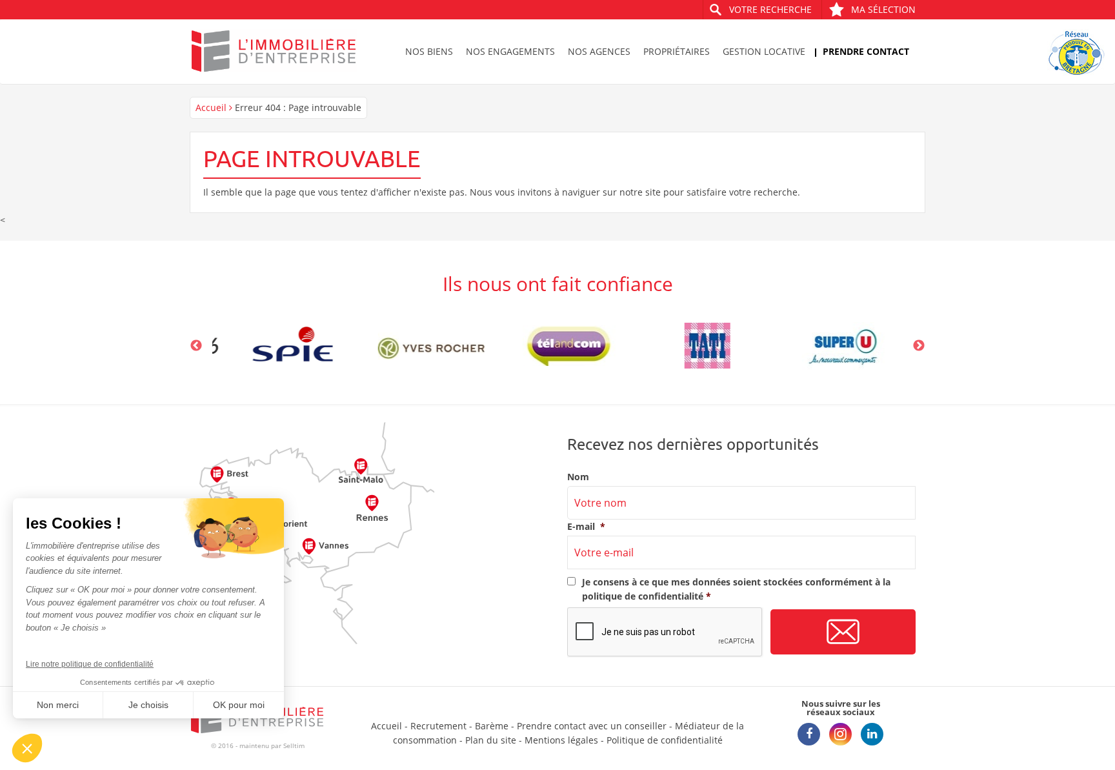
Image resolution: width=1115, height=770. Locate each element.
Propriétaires (676, 51)
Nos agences (599, 51)
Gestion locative (764, 51)
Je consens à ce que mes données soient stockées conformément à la (736, 589)
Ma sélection (883, 9)
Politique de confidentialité (665, 740)
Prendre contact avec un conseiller (592, 726)
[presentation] (665, 632)
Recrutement (438, 726)
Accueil (211, 107)
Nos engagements (510, 51)
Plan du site (490, 740)
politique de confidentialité (642, 596)
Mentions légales (561, 740)
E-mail (586, 526)
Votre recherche (770, 9)
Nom (578, 477)
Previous (196, 345)
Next (918, 345)
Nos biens (429, 51)
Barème (491, 726)
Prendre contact (866, 51)
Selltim (294, 745)
